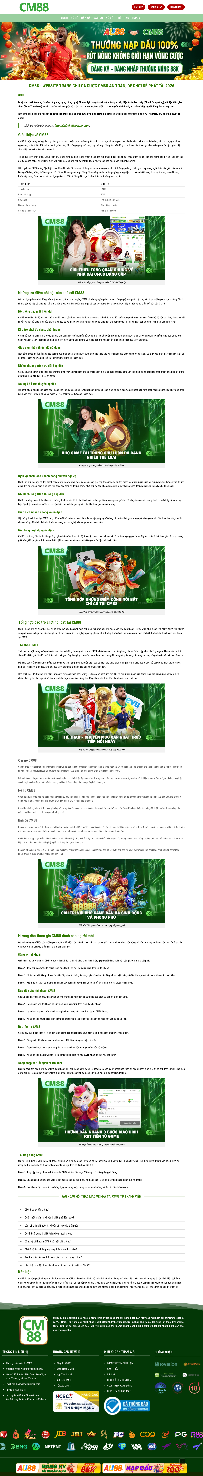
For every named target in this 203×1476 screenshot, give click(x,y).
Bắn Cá (86, 18)
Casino (98, 18)
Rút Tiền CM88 (63, 1380)
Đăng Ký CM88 (63, 1363)
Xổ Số (109, 18)
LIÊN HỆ (111, 1374)
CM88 (64, 18)
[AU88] (58, 1468)
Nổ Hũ (74, 18)
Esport (137, 18)
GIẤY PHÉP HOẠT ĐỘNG (119, 1385)
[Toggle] (21, 1210)
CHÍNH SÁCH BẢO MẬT (119, 1391)
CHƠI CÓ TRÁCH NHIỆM (119, 1380)
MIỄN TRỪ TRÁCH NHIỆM (120, 1363)
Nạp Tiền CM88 (64, 1374)
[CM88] (34, 7)
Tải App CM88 (63, 1385)
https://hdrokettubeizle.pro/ (71, 125)
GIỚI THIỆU (112, 1368)
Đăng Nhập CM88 (65, 1368)
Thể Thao (122, 18)
